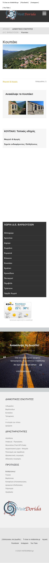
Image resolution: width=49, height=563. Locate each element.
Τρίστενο (8, 288)
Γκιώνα (8, 475)
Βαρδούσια (9, 478)
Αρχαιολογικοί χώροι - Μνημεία (16, 449)
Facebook (15, 543)
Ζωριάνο (8, 248)
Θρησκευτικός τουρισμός (14, 455)
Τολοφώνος (9, 416)
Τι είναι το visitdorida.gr (11, 2)
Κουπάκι (8, 263)
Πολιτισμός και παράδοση (14, 452)
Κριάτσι (7, 268)
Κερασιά (8, 253)
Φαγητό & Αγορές (10, 82)
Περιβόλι (8, 283)
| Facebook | (24, 2)
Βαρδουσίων (10, 409)
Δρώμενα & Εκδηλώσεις (14, 485)
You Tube (34, 543)
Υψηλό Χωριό (10, 293)
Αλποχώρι (9, 233)
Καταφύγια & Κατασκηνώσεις (16, 482)
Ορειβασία (9, 492)
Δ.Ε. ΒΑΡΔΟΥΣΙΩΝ (10, 32)
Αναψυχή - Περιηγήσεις (13, 442)
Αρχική (44, 539)
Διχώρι (7, 243)
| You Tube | (6, 7)
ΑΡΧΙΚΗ (6, 29)
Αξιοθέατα (9, 438)
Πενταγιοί (8, 278)
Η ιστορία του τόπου (12, 422)
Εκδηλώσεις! (10, 471)
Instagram (24, 543)
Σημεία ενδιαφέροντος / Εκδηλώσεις (20, 144)
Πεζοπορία (9, 488)
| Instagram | (34, 2)
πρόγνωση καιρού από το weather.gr (21, 320)
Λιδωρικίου (9, 406)
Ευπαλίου (9, 413)
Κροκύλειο (9, 273)
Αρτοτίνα (8, 238)
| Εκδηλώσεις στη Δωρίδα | (11, 539)
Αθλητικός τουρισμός (13, 459)
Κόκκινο (8, 258)
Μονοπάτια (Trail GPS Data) (15, 445)
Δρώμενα (8, 426)
